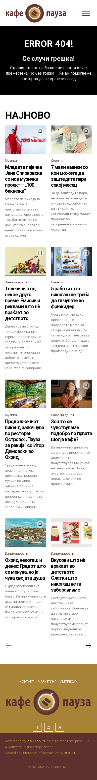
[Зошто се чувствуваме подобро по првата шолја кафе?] (71, 394)
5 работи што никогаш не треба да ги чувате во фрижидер (70, 297)
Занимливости (16, 282)
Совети (57, 160)
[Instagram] (48, 727)
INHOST (69, 752)
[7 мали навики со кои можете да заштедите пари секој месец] (71, 139)
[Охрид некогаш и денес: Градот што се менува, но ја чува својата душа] (25, 532)
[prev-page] (9, 645)
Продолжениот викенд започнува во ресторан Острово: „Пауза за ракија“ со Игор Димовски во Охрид (24, 439)
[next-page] (88, 645)
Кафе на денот (62, 415)
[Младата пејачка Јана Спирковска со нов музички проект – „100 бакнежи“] (25, 139)
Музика (11, 160)
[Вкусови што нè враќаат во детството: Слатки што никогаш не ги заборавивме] (71, 532)
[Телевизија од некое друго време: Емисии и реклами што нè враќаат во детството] (25, 261)
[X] (59, 727)
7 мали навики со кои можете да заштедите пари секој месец (69, 176)
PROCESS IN (36, 741)
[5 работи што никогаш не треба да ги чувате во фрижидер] (71, 261)
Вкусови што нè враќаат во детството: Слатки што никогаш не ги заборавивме (68, 575)
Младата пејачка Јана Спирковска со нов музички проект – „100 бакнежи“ (23, 179)
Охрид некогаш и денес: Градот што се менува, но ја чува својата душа (25, 569)
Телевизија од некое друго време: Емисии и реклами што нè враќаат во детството (22, 303)
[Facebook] (37, 727)
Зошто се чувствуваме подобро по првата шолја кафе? (71, 430)
